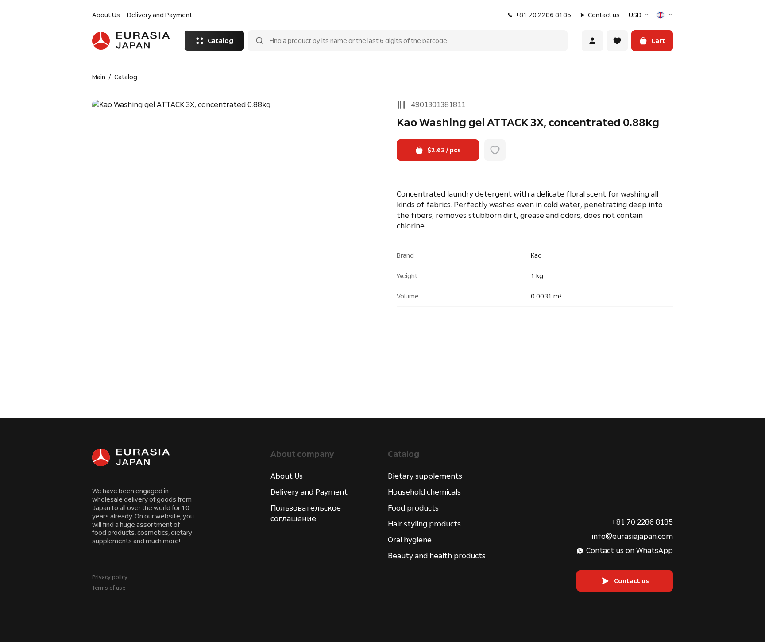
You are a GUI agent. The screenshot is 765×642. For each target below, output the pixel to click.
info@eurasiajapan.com (632, 536)
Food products (413, 508)
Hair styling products (424, 524)
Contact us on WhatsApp (629, 550)
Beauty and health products (437, 556)
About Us (106, 15)
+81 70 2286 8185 (543, 15)
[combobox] (640, 15)
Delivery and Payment (159, 15)
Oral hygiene (410, 540)
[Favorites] (617, 40)
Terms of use (108, 588)
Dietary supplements (425, 476)
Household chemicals (424, 492)
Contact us (604, 15)
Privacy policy (110, 577)
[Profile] (592, 40)
